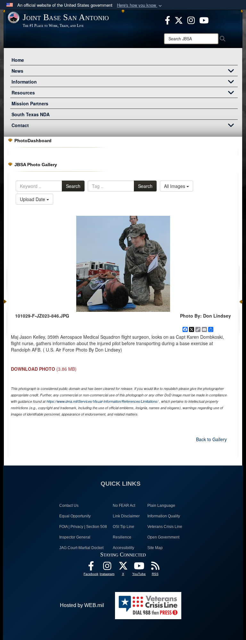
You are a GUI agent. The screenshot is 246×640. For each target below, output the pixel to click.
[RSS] (155, 567)
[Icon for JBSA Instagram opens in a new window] (191, 19)
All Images (175, 186)
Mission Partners (30, 103)
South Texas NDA (31, 114)
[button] (140, 5)
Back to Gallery (211, 439)
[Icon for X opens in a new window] (179, 19)
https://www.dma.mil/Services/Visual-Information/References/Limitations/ (102, 401)
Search (73, 186)
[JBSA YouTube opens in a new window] (204, 19)
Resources (23, 92)
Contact (20, 125)
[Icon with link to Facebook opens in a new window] (167, 19)
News (17, 71)
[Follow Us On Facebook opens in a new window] (91, 567)
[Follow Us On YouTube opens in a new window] (139, 567)
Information (24, 81)
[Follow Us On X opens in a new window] (123, 567)
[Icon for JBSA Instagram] (107, 567)
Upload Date (33, 199)
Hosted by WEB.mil (82, 605)
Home (18, 60)
